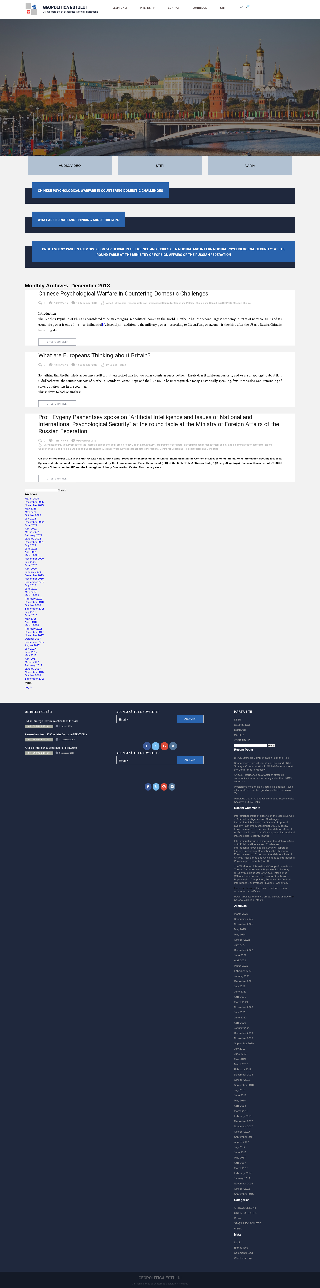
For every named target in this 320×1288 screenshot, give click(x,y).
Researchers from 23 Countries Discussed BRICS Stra (56, 734)
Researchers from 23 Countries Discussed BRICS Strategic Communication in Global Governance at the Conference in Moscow (263, 766)
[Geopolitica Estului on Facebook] (147, 746)
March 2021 (32, 555)
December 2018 (34, 601)
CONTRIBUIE (199, 7)
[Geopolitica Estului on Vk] (173, 746)
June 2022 (31, 525)
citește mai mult (57, 342)
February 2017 (33, 665)
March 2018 (32, 625)
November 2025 (34, 505)
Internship (147, 7)
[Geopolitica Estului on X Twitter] (155, 746)
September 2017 (34, 641)
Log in (28, 687)
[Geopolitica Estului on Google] (164, 746)
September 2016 (34, 678)
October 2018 (33, 605)
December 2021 (34, 541)
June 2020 (31, 565)
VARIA (237, 1228)
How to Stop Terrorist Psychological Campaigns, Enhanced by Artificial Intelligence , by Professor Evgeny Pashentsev (262, 879)
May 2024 (30, 511)
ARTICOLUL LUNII (245, 1207)
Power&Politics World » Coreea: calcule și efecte (262, 896)
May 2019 (30, 591)
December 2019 (34, 575)
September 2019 (34, 581)
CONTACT (173, 7)
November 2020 (34, 558)
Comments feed (243, 1252)
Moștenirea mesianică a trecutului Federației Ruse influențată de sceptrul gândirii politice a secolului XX (263, 790)
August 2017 (32, 645)
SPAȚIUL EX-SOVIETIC (247, 1223)
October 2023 (33, 515)
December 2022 (34, 521)
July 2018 (30, 611)
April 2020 (31, 568)
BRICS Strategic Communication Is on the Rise (52, 721)
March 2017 (32, 661)
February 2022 (33, 535)
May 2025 (30, 508)
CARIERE (239, 735)
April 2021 (31, 551)
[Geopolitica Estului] (62, 15)
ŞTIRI (223, 7)
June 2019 (31, 588)
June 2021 (31, 548)
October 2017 (33, 638)
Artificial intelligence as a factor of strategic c (51, 747)
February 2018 (33, 628)
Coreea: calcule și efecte (248, 899)
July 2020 (30, 561)
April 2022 (31, 528)
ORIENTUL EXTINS (245, 1212)
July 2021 (30, 545)
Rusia (237, 1218)
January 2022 (33, 538)
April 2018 (31, 621)
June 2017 (31, 651)
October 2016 (33, 675)
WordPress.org (243, 1258)
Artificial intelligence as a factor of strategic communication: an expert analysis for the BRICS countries (262, 778)
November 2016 (34, 671)
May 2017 (30, 655)
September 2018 (34, 608)
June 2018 (31, 615)
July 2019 (30, 585)
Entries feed (241, 1247)
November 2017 (34, 635)
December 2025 (34, 501)
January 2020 (33, 571)
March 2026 (32, 498)
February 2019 (33, 598)
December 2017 (34, 631)
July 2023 (30, 518)
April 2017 (31, 658)
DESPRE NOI (119, 7)
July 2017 (30, 648)
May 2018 (30, 618)
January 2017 (33, 668)
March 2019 (32, 595)
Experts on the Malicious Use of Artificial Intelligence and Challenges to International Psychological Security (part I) (264, 832)
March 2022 (32, 531)
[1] (103, 325)
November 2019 (34, 578)
